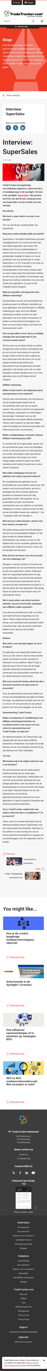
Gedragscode (23, 1311)
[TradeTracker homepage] (23, 14)
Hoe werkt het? (23, 1231)
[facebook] (20, 1172)
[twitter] (13, 1172)
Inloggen (23, 1248)
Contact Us (23, 1154)
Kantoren (23, 1294)
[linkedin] (26, 1172)
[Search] (33, 21)
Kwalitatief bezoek (23, 1240)
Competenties (23, 1227)
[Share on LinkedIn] (22, 127)
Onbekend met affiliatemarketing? (23, 1332)
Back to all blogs (13, 95)
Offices (23, 1298)
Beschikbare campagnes (23, 1277)
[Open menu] (42, 21)
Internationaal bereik (23, 1244)
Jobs (24, 1303)
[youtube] (33, 1172)
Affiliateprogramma (23, 1307)
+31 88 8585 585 (23, 1159)
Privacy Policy (23, 1319)
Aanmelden (23, 1273)
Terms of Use (23, 1315)
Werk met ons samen (23, 1342)
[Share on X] (15, 127)
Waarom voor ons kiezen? (23, 1236)
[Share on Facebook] (8, 127)
